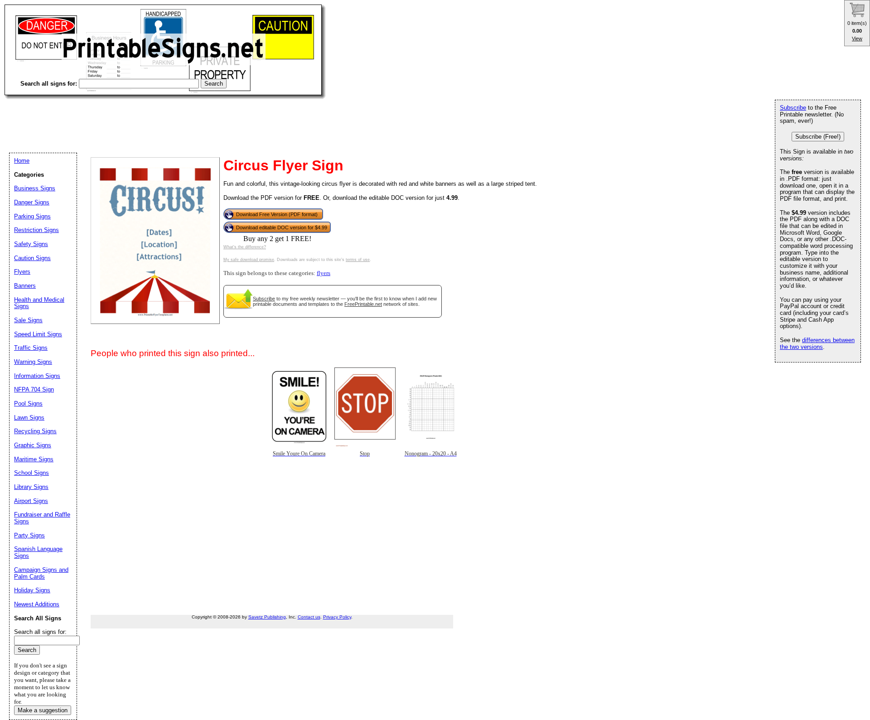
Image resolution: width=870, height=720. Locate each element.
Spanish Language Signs (38, 552)
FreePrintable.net (363, 304)
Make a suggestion (43, 710)
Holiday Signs (32, 590)
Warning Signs (33, 361)
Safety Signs (31, 244)
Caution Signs (32, 258)
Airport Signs (31, 501)
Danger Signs (31, 202)
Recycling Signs (35, 431)
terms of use (358, 259)
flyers (323, 273)
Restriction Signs (36, 230)
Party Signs (29, 535)
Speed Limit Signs (38, 334)
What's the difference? (244, 247)
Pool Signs (28, 403)
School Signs (31, 472)
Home (21, 160)
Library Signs (31, 486)
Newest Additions (36, 604)
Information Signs (37, 375)
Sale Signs (28, 320)
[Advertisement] (169, 117)
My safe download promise (248, 259)
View (857, 38)
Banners (25, 285)
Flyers (22, 271)
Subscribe (264, 298)
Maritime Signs (33, 459)
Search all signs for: (40, 631)
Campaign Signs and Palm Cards (41, 573)
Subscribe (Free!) (818, 136)
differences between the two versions (817, 343)
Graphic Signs (32, 445)
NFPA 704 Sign (34, 389)
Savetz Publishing (267, 616)
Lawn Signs (29, 417)
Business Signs (34, 188)
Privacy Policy (337, 616)
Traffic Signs (31, 347)
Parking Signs (32, 216)
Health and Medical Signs (39, 303)
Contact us (309, 616)
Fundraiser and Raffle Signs (42, 518)
